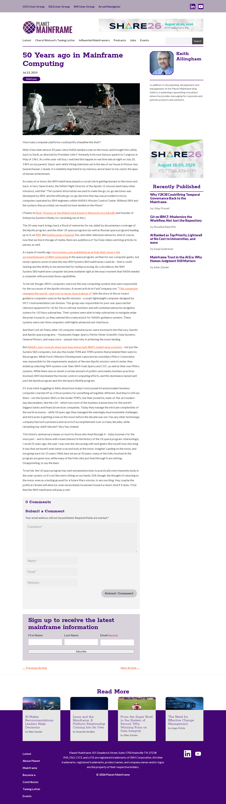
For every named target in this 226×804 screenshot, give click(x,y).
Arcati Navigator (110, 6)
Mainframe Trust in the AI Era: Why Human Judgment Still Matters (176, 259)
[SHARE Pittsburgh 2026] (151, 30)
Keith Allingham (188, 56)
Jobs (133, 40)
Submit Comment (119, 593)
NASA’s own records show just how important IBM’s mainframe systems (75, 347)
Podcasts (120, 40)
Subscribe (81, 651)
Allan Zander (161, 267)
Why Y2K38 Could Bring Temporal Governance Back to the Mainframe (175, 198)
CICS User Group (34, 6)
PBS (38, 234)
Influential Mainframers (94, 40)
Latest (27, 40)
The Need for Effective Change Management (181, 720)
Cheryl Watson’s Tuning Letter (55, 40)
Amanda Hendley (85, 731)
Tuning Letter (31, 789)
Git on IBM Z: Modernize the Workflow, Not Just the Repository (176, 218)
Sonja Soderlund (163, 248)
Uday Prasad (161, 208)
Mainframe (31, 79)
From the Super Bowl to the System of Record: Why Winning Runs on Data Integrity (137, 724)
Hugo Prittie (178, 728)
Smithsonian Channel (60, 234)
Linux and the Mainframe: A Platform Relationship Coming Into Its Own (89, 722)
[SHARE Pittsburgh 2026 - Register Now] (176, 176)
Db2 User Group (59, 6)
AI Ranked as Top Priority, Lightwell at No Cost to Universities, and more (176, 238)
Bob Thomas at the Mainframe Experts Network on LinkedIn (75, 212)
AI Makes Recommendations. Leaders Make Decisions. (39, 722)
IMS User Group (84, 6)
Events (144, 40)
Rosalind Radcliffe (165, 226)
